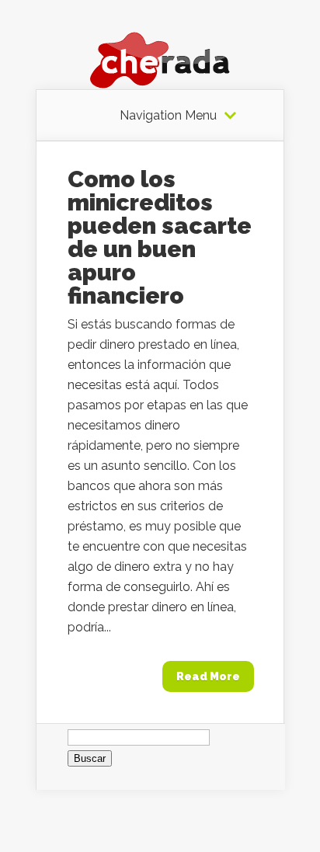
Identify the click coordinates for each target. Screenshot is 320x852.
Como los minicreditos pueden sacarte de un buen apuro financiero (160, 237)
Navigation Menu (168, 116)
